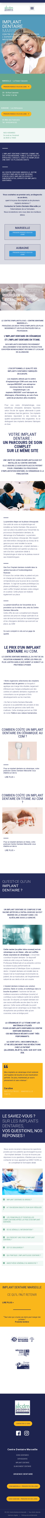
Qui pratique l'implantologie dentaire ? (24, 1255)
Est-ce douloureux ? (15, 1247)
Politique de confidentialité (29, 1515)
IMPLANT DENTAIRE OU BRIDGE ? (19, 1200)
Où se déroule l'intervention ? (20, 1230)
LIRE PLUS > (10, 777)
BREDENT (18, 392)
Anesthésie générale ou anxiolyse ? (22, 1263)
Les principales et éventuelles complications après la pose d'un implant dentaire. (21, 1219)
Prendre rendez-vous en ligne (22, 233)
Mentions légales (13, 1515)
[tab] (22, 773)
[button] (32, 8)
